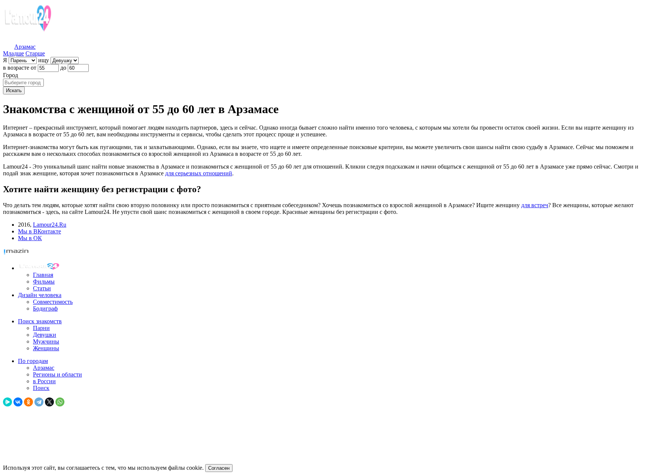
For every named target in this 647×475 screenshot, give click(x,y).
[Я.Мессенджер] (7, 401)
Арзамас (43, 367)
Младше (13, 53)
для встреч (534, 205)
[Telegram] (38, 401)
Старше (35, 53)
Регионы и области (57, 374)
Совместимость (53, 302)
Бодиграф (45, 308)
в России (44, 381)
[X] (49, 401)
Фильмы (44, 281)
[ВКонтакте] (17, 401)
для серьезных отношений (198, 173)
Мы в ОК (30, 238)
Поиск (41, 388)
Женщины (46, 348)
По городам (33, 361)
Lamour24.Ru (49, 224)
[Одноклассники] (28, 401)
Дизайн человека (39, 295)
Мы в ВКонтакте (39, 231)
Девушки (44, 335)
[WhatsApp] (59, 401)
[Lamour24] (40, 268)
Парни (41, 328)
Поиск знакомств (40, 321)
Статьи (42, 288)
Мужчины (46, 341)
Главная (43, 275)
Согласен (219, 468)
